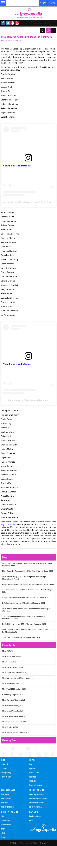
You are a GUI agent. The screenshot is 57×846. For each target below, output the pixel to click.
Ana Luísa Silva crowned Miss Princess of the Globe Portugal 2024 (27, 591)
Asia (2, 816)
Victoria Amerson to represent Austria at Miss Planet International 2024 (23, 617)
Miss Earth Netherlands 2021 (14, 673)
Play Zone (34, 812)
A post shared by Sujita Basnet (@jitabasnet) (28, 400)
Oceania (3, 836)
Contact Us (5, 764)
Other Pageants (37, 790)
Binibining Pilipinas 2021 (12, 694)
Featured (32, 776)
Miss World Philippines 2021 (14, 689)
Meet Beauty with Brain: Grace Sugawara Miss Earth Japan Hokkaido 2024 (27, 564)
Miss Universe (6, 798)
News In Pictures (35, 784)
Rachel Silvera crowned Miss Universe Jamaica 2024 (24, 624)
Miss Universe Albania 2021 (13, 700)
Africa (3, 832)
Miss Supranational (36, 794)
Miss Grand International (38, 798)
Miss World (5, 794)
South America (6, 820)
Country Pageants (10, 812)
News (31, 760)
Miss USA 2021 (8, 651)
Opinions (32, 768)
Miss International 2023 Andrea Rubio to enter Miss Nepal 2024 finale (26, 609)
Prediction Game (35, 816)
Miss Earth (4, 802)
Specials (32, 780)
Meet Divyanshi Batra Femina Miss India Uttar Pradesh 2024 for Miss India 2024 (27, 630)
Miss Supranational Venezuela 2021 (17, 733)
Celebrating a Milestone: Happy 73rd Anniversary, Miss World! (28, 584)
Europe (3, 828)
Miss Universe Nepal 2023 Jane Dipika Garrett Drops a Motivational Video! (25, 577)
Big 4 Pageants (8, 790)
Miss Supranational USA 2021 (14, 722)
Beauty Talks (34, 772)
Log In (43, 3)
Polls (31, 820)
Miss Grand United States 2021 (14, 716)
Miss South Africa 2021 (11, 656)
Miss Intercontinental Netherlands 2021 (18, 678)
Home (3, 760)
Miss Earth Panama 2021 (12, 667)
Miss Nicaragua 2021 (11, 683)
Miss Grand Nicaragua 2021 (14, 705)
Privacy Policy (6, 772)
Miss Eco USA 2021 (10, 727)
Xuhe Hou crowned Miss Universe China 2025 (21, 637)
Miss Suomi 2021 (9, 662)
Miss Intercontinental (37, 802)
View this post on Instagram (17, 166)
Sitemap (4, 768)
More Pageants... (35, 806)
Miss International (7, 806)
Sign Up (52, 3)
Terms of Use (6, 776)
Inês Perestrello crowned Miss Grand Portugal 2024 (23, 603)
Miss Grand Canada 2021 (12, 711)
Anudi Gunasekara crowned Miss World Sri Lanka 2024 (25, 597)
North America (6, 824)
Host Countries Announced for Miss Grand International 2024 (27, 571)
